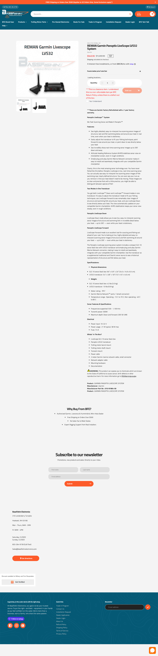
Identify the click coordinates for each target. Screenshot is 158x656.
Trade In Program (62, 605)
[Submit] (147, 607)
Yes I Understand (95, 101)
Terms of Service (62, 630)
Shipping (90, 59)
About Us (59, 621)
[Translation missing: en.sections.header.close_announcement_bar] (155, 2)
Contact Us (60, 609)
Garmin (89, 52)
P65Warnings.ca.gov (129, 376)
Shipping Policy (61, 627)
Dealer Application (63, 615)
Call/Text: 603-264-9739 (10, 7)
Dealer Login (60, 618)
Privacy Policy (61, 633)
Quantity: (93, 82)
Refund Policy (61, 624)
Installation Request (63, 612)
